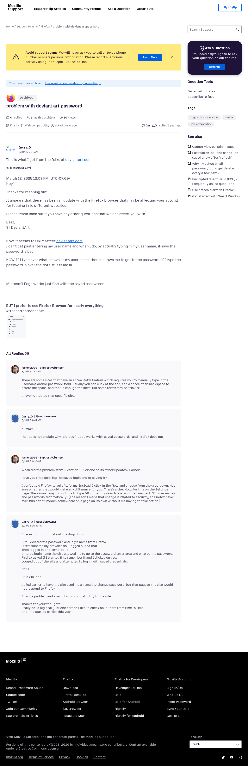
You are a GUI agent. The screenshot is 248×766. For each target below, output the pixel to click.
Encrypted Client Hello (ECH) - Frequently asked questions (214, 181)
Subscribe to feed (201, 97)
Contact (99, 757)
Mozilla (16, 661)
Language (195, 737)
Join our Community (21, 709)
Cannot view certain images (213, 147)
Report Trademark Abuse (24, 688)
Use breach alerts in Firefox (213, 190)
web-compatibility (201, 124)
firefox (229, 117)
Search (237, 29)
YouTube (231, 757)
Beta (118, 695)
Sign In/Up (230, 7)
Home (10, 26)
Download (70, 688)
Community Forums (87, 9)
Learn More (150, 57)
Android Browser (75, 702)
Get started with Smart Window (216, 196)
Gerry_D (25, 147)
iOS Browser (72, 709)
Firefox (45, 26)
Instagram (240, 757)
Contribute (145, 9)
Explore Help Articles (50, 9)
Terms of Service (41, 757)
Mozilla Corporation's (30, 737)
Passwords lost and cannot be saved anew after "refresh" (215, 155)
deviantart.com (78, 160)
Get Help (173, 716)
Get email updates (201, 91)
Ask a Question (119, 9)
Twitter (11, 702)
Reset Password (179, 702)
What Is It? (175, 695)
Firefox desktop (75, 695)
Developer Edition (128, 688)
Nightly (120, 709)
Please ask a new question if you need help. (73, 83)
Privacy (64, 757)
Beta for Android (127, 702)
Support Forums (27, 26)
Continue (214, 67)
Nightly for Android (129, 716)
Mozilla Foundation (100, 737)
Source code (15, 695)
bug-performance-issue (204, 117)
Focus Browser (74, 716)
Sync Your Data (178, 709)
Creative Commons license (38, 748)
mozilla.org (14, 757)
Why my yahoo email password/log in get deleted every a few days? (213, 168)
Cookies (82, 757)
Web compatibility (37, 125)
